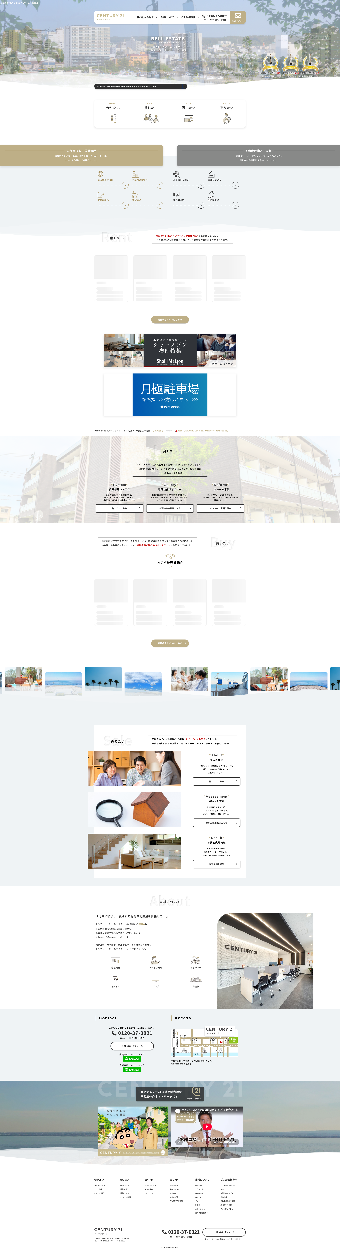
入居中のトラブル (226, 1193)
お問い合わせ (200, 1209)
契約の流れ (103, 199)
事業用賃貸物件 (140, 179)
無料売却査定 (175, 1189)
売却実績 (173, 1193)
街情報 (197, 1205)
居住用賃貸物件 (105, 179)
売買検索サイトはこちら (170, 643)
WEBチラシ (149, 1193)
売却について (214, 179)
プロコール (224, 1189)
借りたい (113, 106)
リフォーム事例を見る (220, 508)
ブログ (197, 1201)
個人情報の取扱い (201, 1213)
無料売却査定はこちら (216, 822)
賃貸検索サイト (99, 1185)
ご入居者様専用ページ (228, 1185)
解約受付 (223, 1197)
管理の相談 (124, 1189)
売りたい (226, 106)
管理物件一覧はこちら (170, 508)
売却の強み (174, 1185)
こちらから (158, 430)
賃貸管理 (136, 199)
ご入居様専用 (188, 17)
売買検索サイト (150, 1185)
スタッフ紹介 (200, 1189)
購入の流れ (178, 199)
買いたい (189, 106)
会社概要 (198, 1185)
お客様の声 (199, 1193)
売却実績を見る (216, 864)
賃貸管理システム (126, 1185)
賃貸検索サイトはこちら (170, 319)
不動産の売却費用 (176, 1201)
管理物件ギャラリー (127, 1193)
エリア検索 (98, 1189)
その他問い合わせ (226, 1209)
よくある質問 (99, 1193)
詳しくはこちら (119, 508)
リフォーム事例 (125, 1197)
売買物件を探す (181, 179)
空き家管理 (213, 199)
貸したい (151, 106)
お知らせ (198, 1197)
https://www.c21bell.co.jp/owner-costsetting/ (203, 430)
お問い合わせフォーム (132, 1046)
